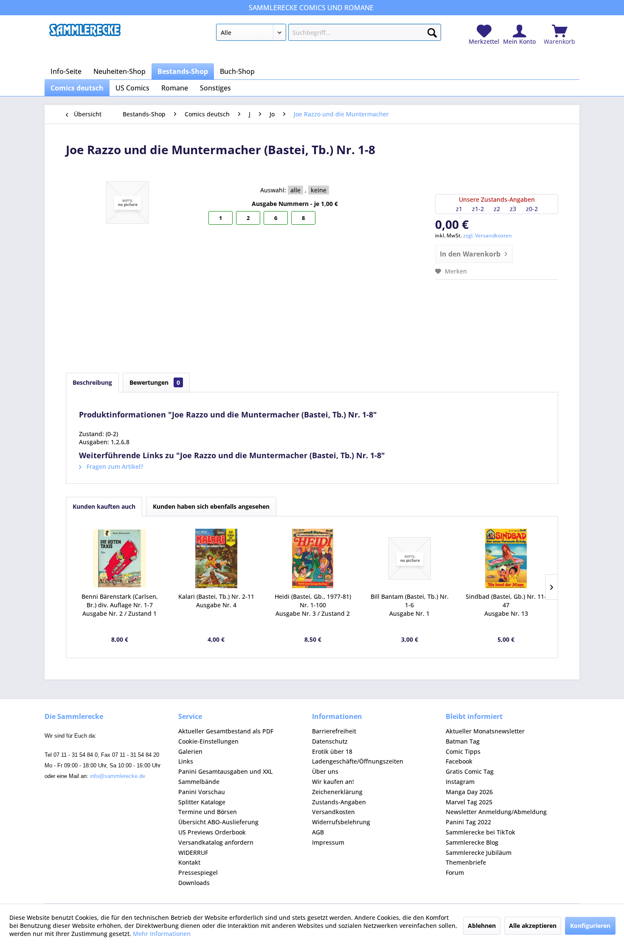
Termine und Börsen (207, 812)
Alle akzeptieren (533, 926)
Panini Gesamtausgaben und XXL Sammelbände (225, 776)
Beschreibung (92, 382)
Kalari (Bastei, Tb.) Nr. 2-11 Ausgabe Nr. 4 (216, 600)
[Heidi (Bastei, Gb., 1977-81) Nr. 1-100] (313, 558)
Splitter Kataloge (201, 802)
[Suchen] (432, 31)
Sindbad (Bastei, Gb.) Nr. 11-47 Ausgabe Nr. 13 (506, 604)
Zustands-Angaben (339, 802)
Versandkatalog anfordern (215, 842)
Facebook (459, 761)
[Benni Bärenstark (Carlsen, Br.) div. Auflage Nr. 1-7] (120, 558)
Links (185, 761)
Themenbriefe (466, 862)
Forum (455, 872)
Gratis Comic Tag (470, 771)
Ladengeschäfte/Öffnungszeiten (357, 761)
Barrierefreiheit (334, 731)
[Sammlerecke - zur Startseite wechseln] (85, 34)
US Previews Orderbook (212, 832)
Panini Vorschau (201, 792)
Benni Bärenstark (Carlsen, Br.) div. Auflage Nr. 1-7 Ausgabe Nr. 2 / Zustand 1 (120, 604)
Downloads (194, 883)
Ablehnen (482, 926)
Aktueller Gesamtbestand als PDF (225, 731)
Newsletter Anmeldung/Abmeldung (496, 812)
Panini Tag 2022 (468, 822)
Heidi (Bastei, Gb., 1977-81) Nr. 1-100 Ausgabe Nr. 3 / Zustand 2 (313, 604)
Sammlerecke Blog (472, 842)
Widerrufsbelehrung (341, 822)
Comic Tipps (463, 751)
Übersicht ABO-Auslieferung (218, 822)
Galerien (190, 751)
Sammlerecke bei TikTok (480, 832)
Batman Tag (463, 741)
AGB (318, 832)
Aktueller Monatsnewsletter (485, 731)
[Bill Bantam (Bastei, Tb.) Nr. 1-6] (409, 558)
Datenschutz (330, 741)
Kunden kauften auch (104, 506)
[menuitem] (328, 34)
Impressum (328, 842)
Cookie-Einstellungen (208, 741)
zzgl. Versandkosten (487, 235)
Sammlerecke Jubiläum (479, 852)
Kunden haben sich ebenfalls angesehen (211, 506)
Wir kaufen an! (333, 782)
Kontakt (189, 862)
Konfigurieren (590, 926)
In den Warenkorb (470, 254)
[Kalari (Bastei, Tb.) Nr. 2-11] (216, 558)
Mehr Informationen (162, 934)
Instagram (460, 782)
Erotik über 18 (332, 751)
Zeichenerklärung (337, 792)
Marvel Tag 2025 (469, 802)
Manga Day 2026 (469, 792)
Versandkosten (333, 812)
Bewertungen (154, 382)
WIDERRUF (193, 852)
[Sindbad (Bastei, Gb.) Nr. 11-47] (506, 558)
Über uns (325, 771)
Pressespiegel (198, 872)
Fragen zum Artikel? (114, 466)
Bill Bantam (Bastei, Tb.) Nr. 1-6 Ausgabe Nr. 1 (410, 604)
